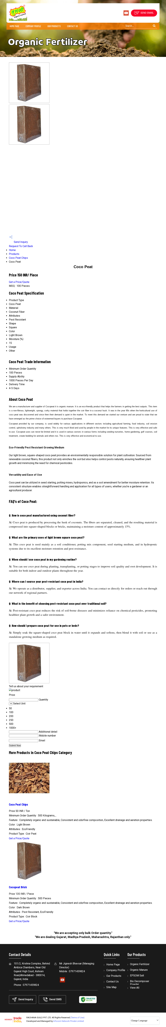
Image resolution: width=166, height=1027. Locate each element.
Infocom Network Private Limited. (68, 1021)
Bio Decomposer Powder (139, 983)
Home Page (14, 26)
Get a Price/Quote (19, 282)
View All (134, 987)
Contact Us (72, 26)
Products (14, 253)
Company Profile (33, 26)
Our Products (54, 26)
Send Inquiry (20, 241)
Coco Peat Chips (18, 257)
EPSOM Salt (137, 975)
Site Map (111, 987)
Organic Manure (139, 969)
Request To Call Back (21, 246)
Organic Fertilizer (139, 964)
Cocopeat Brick (18, 887)
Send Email (147, 12)
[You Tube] (126, 14)
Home (12, 250)
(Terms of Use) (77, 1017)
